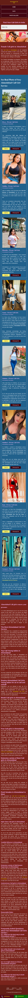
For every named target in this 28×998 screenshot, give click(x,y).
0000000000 (7, 996)
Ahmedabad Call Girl (14, 2)
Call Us (6, 148)
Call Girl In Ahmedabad (7, 751)
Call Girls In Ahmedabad (10, 50)
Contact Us (19, 989)
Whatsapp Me (16, 148)
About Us (14, 988)
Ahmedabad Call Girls (19, 691)
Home (14, 7)
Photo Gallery (14, 15)
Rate (14, 11)
